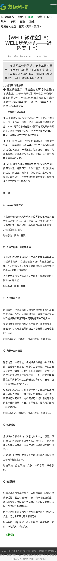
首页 (21, 26)
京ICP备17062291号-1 (34, 555)
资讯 (28, 26)
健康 (36, 26)
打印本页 (38, 56)
